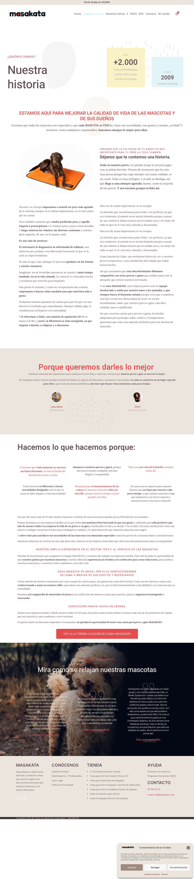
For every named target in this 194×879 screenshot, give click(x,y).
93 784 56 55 (153, 789)
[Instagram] (60, 414)
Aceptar (132, 867)
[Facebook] (53, 414)
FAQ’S (133, 14)
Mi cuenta (164, 14)
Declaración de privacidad (152, 874)
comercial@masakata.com (161, 794)
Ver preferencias (178, 867)
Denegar (155, 867)
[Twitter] (57, 414)
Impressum (164, 874)
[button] (188, 847)
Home (77, 14)
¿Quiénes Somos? (93, 14)
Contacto (151, 14)
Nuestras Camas (115, 14)
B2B (141, 14)
